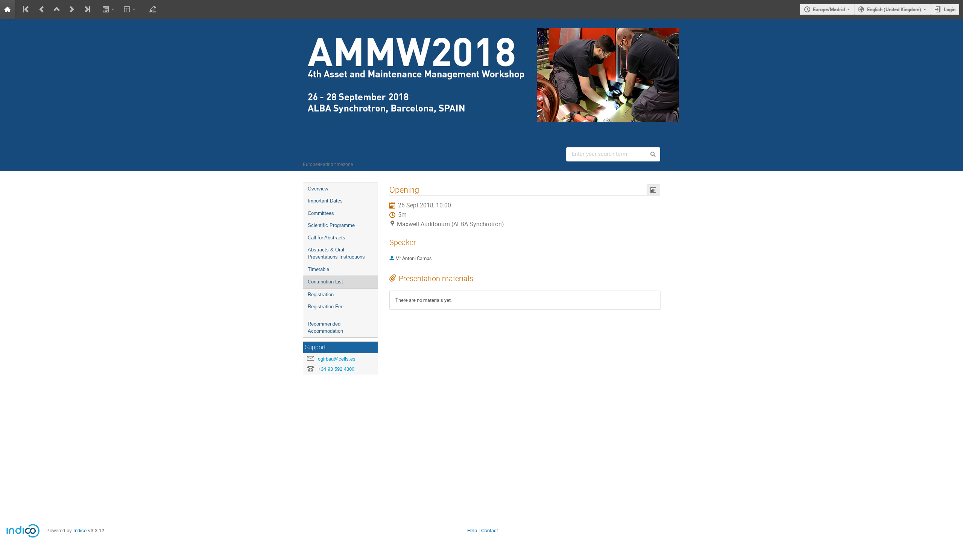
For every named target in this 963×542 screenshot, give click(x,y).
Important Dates (325, 201)
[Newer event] (71, 9)
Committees (321, 213)
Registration (321, 294)
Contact (489, 530)
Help (472, 530)
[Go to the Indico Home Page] (7, 9)
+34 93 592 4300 (336, 369)
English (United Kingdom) (894, 9)
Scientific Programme (331, 225)
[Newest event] (86, 9)
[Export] (109, 9)
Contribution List (325, 282)
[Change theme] (130, 9)
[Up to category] (56, 9)
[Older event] (41, 9)
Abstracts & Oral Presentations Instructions (336, 253)
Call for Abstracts (326, 238)
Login (949, 9)
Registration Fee (325, 306)
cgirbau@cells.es (336, 359)
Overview (318, 189)
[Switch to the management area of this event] (152, 9)
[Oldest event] (26, 9)
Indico (80, 530)
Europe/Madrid (829, 9)
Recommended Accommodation (325, 327)
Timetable (318, 269)
